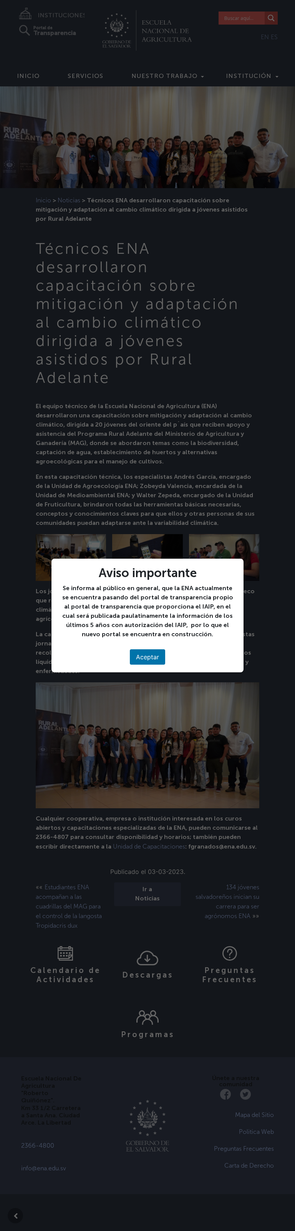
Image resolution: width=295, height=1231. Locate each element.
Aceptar (147, 657)
